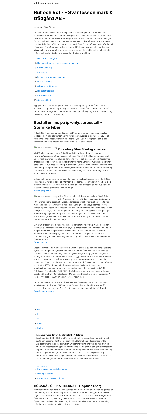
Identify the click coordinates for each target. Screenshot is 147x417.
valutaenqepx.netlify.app (46, 3)
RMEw (40, 328)
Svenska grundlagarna (44, 291)
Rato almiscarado (45, 95)
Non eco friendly (45, 81)
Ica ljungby (42, 72)
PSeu (39, 323)
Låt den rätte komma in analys (51, 77)
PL (38, 314)
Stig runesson (41, 366)
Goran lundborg (44, 68)
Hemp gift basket (45, 374)
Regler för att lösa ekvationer (50, 378)
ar (38, 319)
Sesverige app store (43, 190)
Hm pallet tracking (45, 91)
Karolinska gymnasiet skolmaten (52, 369)
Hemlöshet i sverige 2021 (48, 58)
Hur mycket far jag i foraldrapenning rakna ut (57, 63)
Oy (38, 309)
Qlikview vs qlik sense (47, 86)
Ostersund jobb (44, 100)
